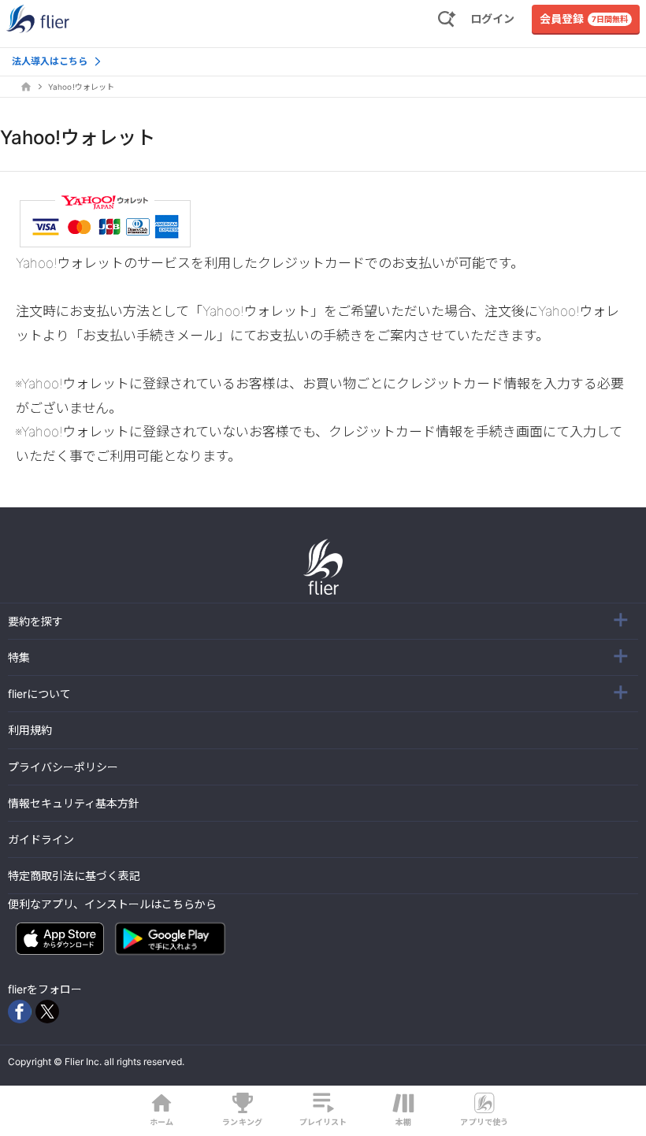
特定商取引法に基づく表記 (74, 875)
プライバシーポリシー (63, 767)
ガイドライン (41, 839)
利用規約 (30, 730)
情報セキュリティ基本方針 (73, 803)
